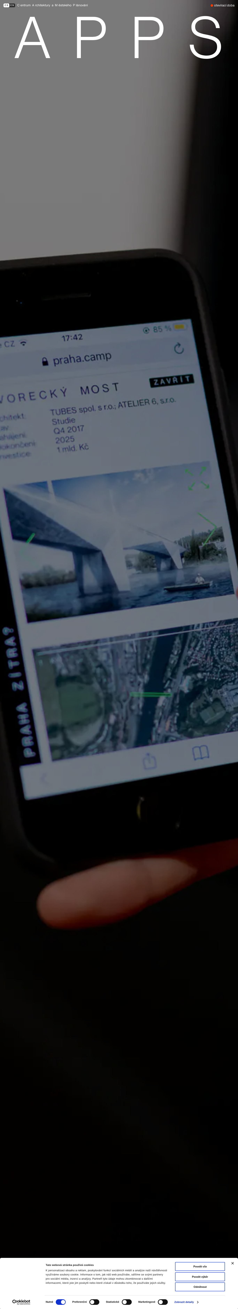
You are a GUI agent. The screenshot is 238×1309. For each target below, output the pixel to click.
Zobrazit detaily (184, 1302)
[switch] (94, 1302)
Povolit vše (200, 1266)
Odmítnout (200, 1286)
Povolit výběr (200, 1276)
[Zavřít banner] (232, 1263)
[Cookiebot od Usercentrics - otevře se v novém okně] (22, 1302)
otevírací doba (224, 5)
